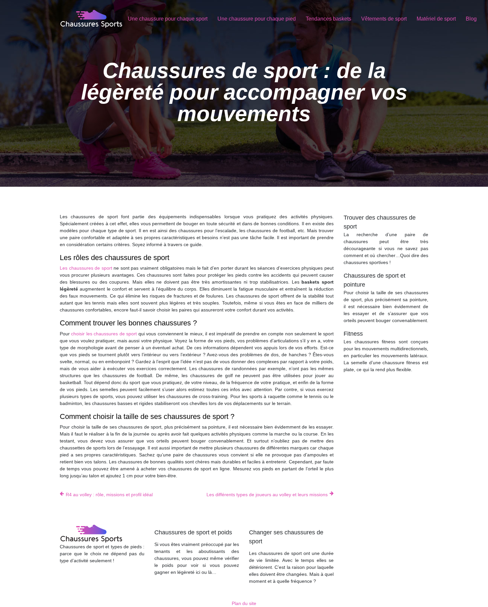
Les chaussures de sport (87, 268)
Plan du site (244, 603)
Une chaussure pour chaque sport (167, 19)
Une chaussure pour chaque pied (256, 19)
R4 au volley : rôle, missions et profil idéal (109, 494)
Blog (471, 19)
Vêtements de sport (384, 19)
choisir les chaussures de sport (104, 333)
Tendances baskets (328, 19)
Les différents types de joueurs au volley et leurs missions (267, 494)
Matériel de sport (436, 19)
